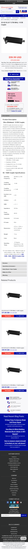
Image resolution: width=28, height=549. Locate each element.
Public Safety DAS (14, 469)
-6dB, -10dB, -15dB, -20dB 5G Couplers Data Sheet (14, 256)
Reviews (14, 494)
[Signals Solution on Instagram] (21, 502)
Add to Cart (21, 316)
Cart (25, 15)
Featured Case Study (14, 488)
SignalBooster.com (10, 542)
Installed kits (13, 527)
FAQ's (14, 471)
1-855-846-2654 (22, 8)
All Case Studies (14, 490)
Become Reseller (14, 509)
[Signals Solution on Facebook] (8, 502)
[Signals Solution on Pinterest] (18, 502)
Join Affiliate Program (14, 511)
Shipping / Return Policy (14, 458)
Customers (14, 492)
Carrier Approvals (14, 467)
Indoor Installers (14, 484)
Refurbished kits (13, 531)
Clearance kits (14, 529)
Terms (20, 542)
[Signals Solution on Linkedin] (11, 502)
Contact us (14, 456)
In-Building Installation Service (14, 463)
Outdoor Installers (14, 486)
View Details (8, 316)
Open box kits (14, 533)
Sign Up (24, 515)
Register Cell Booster (14, 461)
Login (14, 3)
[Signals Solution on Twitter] (14, 502)
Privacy (16, 542)
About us (14, 478)
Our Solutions (14, 480)
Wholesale (14, 482)
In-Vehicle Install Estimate (14, 465)
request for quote (16, 111)
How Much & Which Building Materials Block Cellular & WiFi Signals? (15, 431)
